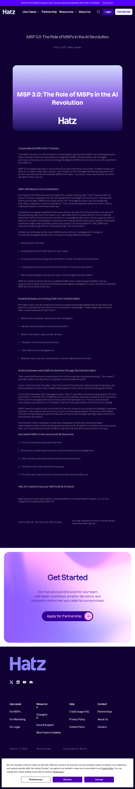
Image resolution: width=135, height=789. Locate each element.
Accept (99, 779)
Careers (102, 727)
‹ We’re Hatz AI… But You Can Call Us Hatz (40, 522)
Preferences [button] (58, 772)
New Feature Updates (48, 732)
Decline (67, 779)
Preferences (35, 779)
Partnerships (104, 711)
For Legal (15, 727)
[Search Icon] (98, 12)
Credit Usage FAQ (79, 711)
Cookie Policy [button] (107, 768)
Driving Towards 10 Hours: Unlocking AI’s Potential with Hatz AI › (94, 522)
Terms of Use (43, 749)
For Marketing (18, 719)
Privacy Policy (77, 719)
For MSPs (15, 711)
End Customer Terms (75, 749)
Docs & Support (45, 725)
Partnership (49, 11)
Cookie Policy (77, 727)
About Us (85, 11)
